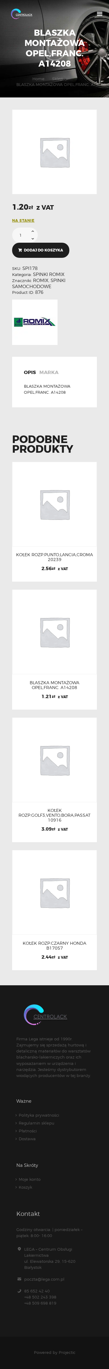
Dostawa (27, 1138)
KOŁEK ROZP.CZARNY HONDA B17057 (54, 945)
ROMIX (40, 280)
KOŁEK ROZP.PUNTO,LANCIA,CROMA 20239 (54, 557)
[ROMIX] (35, 322)
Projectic (67, 1352)
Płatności (28, 1130)
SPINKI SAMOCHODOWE (38, 283)
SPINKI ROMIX (48, 274)
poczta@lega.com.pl (44, 1279)
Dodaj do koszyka (43, 250)
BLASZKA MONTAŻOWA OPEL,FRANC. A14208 (54, 685)
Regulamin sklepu (36, 1123)
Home (38, 78)
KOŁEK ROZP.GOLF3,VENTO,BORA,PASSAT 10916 (54, 815)
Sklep (57, 78)
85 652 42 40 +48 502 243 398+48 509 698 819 (40, 1297)
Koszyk (25, 1187)
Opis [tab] (30, 373)
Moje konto (30, 1179)
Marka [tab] (48, 373)
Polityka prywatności (39, 1115)
